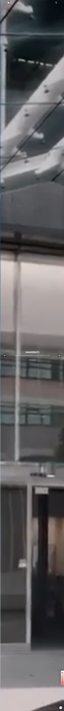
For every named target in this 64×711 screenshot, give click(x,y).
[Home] (9, 2)
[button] (55, 2)
